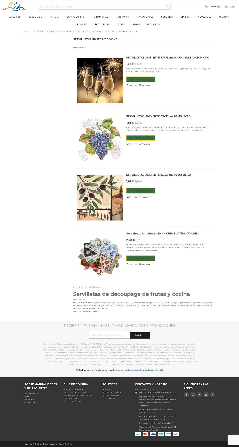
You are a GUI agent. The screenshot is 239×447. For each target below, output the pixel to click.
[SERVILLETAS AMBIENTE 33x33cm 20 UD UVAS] (100, 139)
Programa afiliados (72, 401)
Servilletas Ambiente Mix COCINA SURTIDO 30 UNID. (162, 233)
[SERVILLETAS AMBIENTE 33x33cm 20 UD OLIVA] (100, 198)
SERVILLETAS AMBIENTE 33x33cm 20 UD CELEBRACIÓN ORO (167, 57)
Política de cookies (110, 395)
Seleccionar (78, 47)
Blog (26, 396)
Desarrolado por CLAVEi (61, 444)
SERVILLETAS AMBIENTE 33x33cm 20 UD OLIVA (158, 174)
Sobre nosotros (31, 393)
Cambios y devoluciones (74, 392)
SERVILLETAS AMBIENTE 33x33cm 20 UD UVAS (158, 116)
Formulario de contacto (146, 389)
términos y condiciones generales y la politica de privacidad (139, 370)
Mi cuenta (29, 399)
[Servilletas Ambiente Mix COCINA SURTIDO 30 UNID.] (100, 256)
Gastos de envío (70, 398)
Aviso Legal (107, 389)
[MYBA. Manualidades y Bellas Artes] (20, 7)
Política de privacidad (112, 392)
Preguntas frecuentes (73, 389)
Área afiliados (30, 402)
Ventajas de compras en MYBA (77, 395)
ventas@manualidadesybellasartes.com (157, 392)
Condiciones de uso (111, 398)
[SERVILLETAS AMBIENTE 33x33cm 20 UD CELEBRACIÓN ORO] (100, 80)
